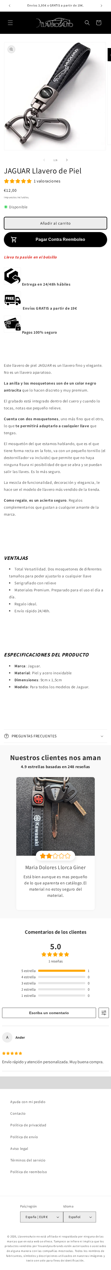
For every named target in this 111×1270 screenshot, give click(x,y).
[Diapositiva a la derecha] (67, 160)
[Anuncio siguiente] (101, 5)
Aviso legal (19, 1148)
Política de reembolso (28, 1171)
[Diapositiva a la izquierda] (44, 160)
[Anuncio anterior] (9, 5)
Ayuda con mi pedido (27, 1101)
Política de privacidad (28, 1125)
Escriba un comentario (49, 1013)
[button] (10, 22)
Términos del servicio (28, 1160)
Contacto (18, 1113)
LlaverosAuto (27, 1236)
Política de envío (24, 1137)
